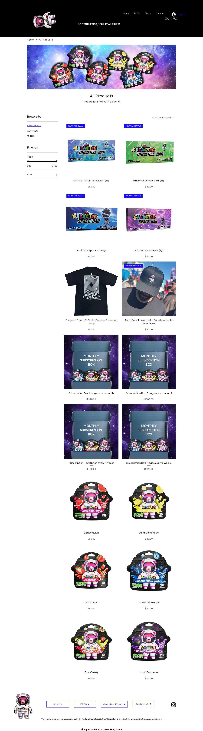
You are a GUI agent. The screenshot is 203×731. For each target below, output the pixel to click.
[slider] (28, 161)
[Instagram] (173, 705)
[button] (169, 18)
